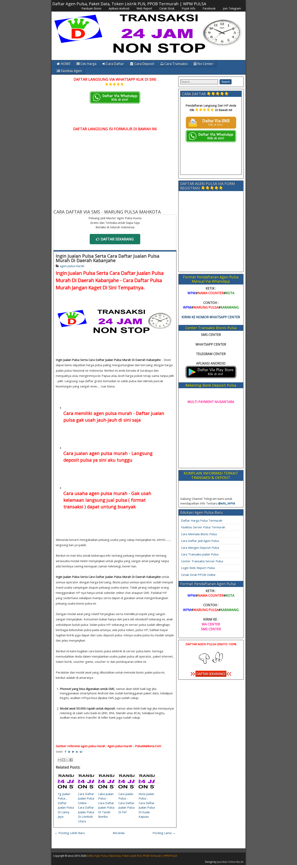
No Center (205, 63)
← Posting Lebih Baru (70, 833)
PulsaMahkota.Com (148, 746)
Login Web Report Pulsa (198, 568)
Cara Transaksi (175, 63)
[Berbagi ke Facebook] (71, 760)
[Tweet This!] (73, 751)
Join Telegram (232, 8)
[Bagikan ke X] (67, 760)
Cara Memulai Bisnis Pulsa (199, 534)
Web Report (144, 8)
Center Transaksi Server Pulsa (202, 561)
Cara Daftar (114, 63)
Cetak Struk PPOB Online (198, 575)
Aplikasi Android (119, 8)
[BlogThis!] (63, 760)
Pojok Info (188, 8)
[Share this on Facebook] (65, 751)
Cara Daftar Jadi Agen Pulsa (200, 541)
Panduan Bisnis (91, 8)
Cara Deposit (144, 63)
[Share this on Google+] (81, 751)
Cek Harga (88, 63)
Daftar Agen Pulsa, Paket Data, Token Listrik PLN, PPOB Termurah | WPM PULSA (129, 3)
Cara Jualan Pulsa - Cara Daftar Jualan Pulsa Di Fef (126, 803)
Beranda (118, 833)
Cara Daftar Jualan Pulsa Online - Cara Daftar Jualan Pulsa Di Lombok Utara (86, 807)
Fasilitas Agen (71, 71)
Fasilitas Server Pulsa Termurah (203, 527)
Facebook (209, 8)
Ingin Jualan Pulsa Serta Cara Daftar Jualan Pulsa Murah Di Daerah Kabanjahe (107, 258)
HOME (65, 63)
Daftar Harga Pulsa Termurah (201, 520)
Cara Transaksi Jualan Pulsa (199, 554)
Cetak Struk (166, 8)
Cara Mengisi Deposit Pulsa (200, 548)
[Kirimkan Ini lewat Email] (60, 760)
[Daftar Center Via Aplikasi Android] (211, 377)
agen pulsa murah (72, 266)
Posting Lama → (164, 833)
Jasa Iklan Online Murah (230, 862)
